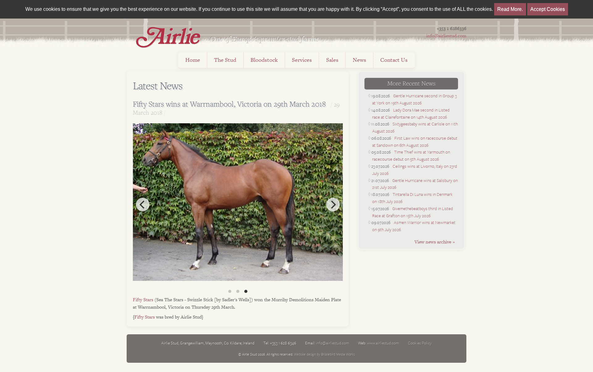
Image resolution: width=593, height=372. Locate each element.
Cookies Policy (420, 343)
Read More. (510, 9)
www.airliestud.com (383, 343)
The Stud (225, 60)
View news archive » (434, 242)
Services (302, 60)
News (359, 60)
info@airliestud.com (446, 35)
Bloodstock (264, 60)
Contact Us (394, 60)
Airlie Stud (168, 37)
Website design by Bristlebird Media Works (324, 354)
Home (192, 60)
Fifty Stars (143, 299)
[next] (333, 204)
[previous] (142, 204)
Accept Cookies (547, 9)
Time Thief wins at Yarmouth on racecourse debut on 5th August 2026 (411, 155)
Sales (332, 60)
